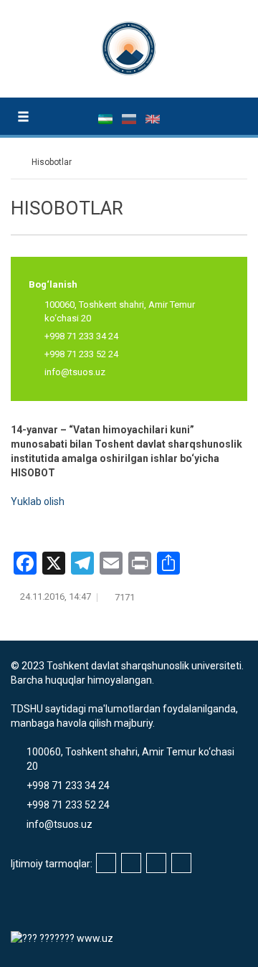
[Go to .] (17, 162)
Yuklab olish (37, 501)
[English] (152, 118)
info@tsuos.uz (74, 372)
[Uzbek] (106, 118)
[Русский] (130, 118)
